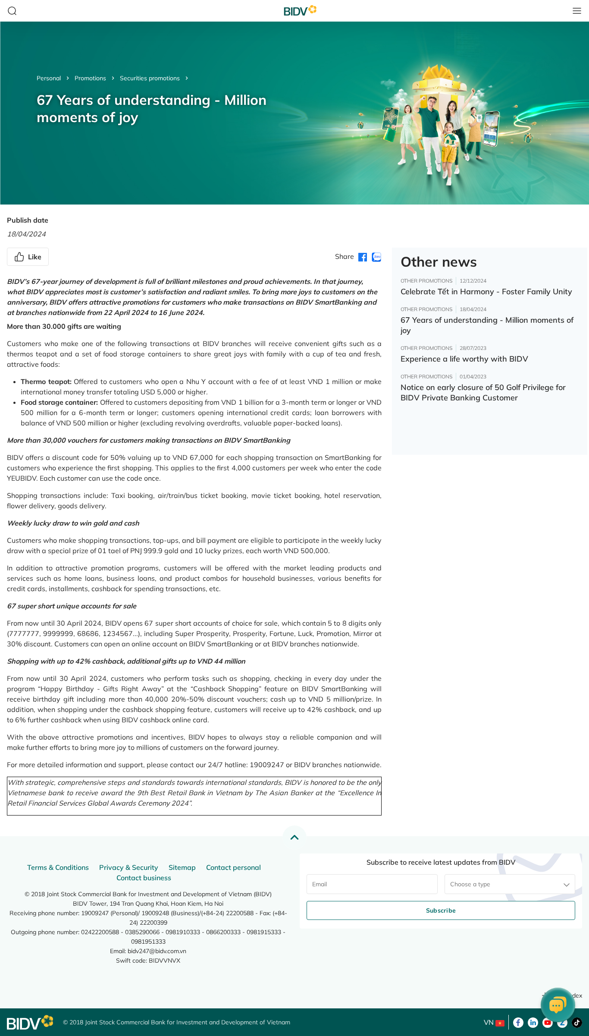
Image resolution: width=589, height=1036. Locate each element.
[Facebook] (518, 1021)
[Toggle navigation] (577, 11)
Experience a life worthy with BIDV (464, 359)
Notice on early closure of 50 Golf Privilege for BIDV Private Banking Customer (483, 392)
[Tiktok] (577, 1021)
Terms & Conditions (58, 867)
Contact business (143, 877)
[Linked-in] (533, 1021)
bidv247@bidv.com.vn (157, 951)
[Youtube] (547, 1021)
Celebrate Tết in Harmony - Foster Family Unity (486, 291)
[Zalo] (562, 1021)
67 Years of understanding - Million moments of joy (487, 325)
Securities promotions (150, 78)
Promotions (90, 78)
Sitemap (182, 867)
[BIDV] (30, 1022)
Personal (49, 78)
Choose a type (470, 884)
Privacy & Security (128, 867)
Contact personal (233, 867)
